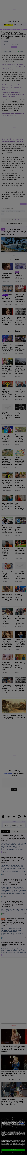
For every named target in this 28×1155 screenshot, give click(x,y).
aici (8, 1130)
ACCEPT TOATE (13, 1149)
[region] (13, 1133)
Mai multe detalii (21, 1123)
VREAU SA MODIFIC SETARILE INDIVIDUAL (13, 1152)
